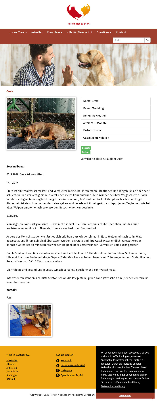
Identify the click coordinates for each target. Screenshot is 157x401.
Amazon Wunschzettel (73, 365)
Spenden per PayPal (72, 375)
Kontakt (121, 32)
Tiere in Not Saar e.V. (78, 14)
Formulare (54, 32)
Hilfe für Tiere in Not (79, 32)
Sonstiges (103, 32)
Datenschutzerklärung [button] (113, 386)
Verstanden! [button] (125, 395)
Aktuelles (37, 32)
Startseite (11, 360)
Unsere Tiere (17, 32)
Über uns (11, 364)
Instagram (66, 370)
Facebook (66, 360)
